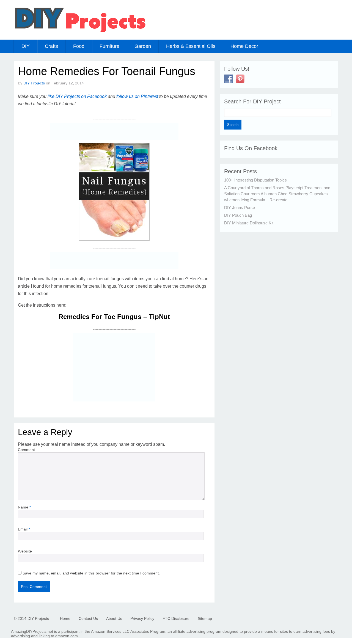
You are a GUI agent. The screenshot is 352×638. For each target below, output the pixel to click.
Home (65, 618)
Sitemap (205, 618)
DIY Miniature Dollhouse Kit (248, 223)
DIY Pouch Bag (238, 215)
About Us (114, 618)
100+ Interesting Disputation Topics (255, 180)
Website (25, 551)
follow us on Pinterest (137, 96)
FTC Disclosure (176, 618)
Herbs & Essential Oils (190, 46)
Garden (142, 46)
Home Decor (244, 46)
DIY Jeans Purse (239, 207)
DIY (25, 46)
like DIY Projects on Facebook (77, 96)
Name (24, 507)
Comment (26, 449)
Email (24, 529)
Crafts (51, 46)
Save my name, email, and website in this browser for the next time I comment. (91, 573)
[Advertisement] (114, 131)
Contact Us (88, 618)
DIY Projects (34, 83)
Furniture (109, 46)
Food (78, 46)
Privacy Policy (142, 618)
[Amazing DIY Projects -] (80, 31)
